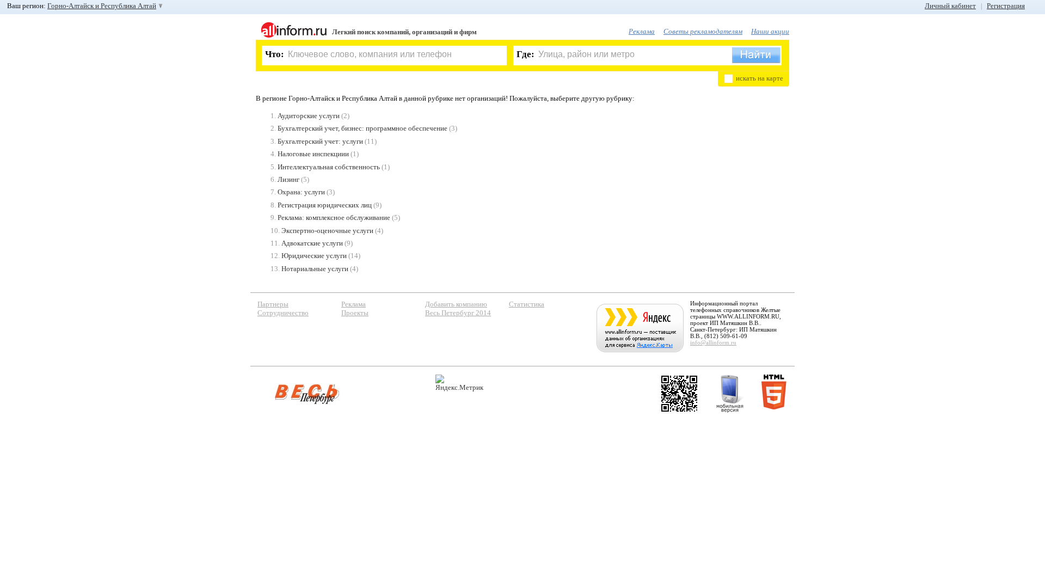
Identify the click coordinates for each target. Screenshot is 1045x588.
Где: (525, 54)
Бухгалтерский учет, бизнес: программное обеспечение (362, 128)
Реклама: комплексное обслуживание (334, 217)
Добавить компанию (456, 304)
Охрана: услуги (301, 192)
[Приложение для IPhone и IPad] (679, 394)
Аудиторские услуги (309, 116)
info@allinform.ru (713, 342)
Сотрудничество (283, 313)
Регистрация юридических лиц (325, 205)
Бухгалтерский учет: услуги (320, 141)
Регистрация (1006, 6)
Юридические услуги (314, 256)
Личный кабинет (950, 6)
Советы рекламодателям (702, 31)
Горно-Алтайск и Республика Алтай (101, 6)
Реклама (642, 31)
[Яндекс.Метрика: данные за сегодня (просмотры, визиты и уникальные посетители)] (459, 383)
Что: (274, 54)
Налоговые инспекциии (313, 154)
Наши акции (770, 31)
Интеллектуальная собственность (329, 167)
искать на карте (759, 78)
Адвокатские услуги (312, 243)
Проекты (354, 313)
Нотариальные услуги (314, 269)
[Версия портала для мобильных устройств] (730, 394)
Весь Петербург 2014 (458, 313)
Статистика (526, 304)
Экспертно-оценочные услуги (327, 230)
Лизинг (288, 179)
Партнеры (272, 304)
